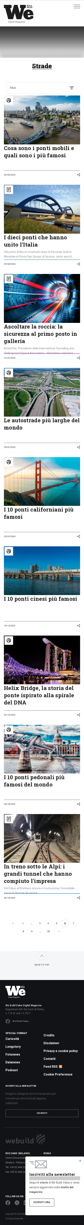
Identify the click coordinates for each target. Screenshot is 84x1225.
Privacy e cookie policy (61, 1051)
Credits (49, 1035)
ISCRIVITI (42, 1113)
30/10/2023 (9, 804)
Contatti (49, 1059)
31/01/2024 (9, 358)
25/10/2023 (9, 898)
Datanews (12, 1062)
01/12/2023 (9, 715)
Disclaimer (51, 1043)
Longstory (13, 1046)
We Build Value (21, 1021)
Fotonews (12, 1054)
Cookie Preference (58, 1074)
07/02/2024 (9, 264)
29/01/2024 (9, 447)
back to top (42, 965)
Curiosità (12, 1039)
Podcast (11, 1070)
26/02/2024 (9, 175)
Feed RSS (51, 1066)
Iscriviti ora (41, 1202)
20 (48, 931)
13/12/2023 (9, 625)
